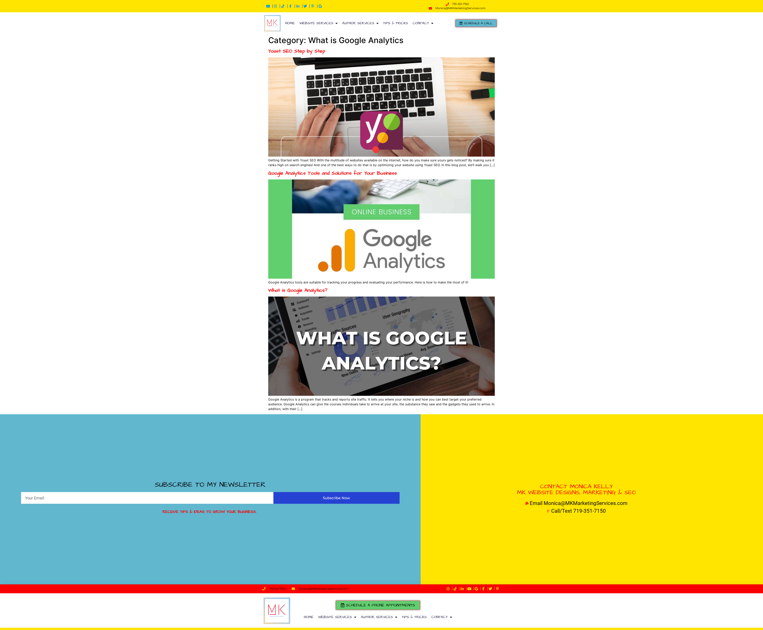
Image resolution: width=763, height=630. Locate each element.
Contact (421, 23)
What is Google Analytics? (297, 290)
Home (290, 23)
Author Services (358, 23)
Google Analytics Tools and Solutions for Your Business (332, 173)
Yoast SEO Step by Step (296, 51)
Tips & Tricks (395, 23)
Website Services (316, 23)
